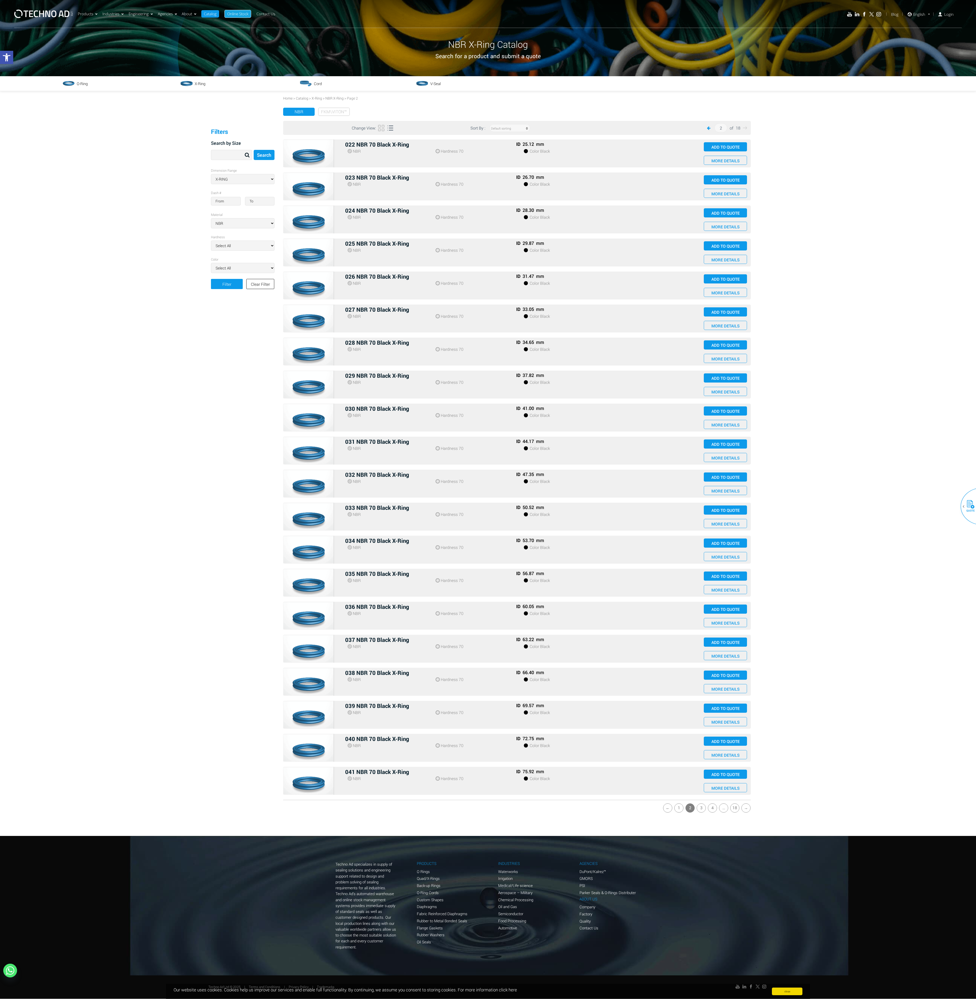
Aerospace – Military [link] (515, 892)
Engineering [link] (139, 13)
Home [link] (288, 98)
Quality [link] (585, 921)
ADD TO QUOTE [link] (725, 147)
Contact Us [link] (265, 13)
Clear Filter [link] (260, 284)
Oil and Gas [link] (507, 906)
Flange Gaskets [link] (430, 927)
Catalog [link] (210, 13)
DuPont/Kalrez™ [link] (593, 871)
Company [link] (587, 906)
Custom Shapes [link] (430, 899)
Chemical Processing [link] (515, 899)
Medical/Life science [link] (515, 885)
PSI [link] (582, 885)
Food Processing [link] (512, 920)
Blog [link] (894, 14)
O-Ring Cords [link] (428, 892)
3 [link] (701, 807)
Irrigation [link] (505, 878)
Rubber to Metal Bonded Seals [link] (442, 920)
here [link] (513, 990)
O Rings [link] (423, 871)
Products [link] (85, 13)
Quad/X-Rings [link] (428, 878)
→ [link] (746, 807)
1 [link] (679, 807)
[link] (6, 57)
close (787, 991)
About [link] (187, 13)
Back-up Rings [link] (428, 885)
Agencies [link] (165, 13)
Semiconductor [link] (510, 913)
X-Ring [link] (317, 98)
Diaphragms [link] (427, 906)
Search (264, 155)
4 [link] (712, 807)
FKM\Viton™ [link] (334, 112)
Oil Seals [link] (424, 941)
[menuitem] (87, 14)
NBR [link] (299, 112)
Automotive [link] (507, 927)
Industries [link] (110, 13)
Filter (226, 284)
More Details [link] (725, 160)
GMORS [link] (586, 878)
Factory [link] (586, 913)
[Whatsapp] (10, 970)
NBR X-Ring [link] (334, 98)
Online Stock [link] (237, 13)
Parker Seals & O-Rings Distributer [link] (608, 892)
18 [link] (735, 807)
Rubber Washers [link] (431, 934)
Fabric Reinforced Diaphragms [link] (442, 913)
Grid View (381, 130)
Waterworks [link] (508, 871)
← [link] (668, 807)
